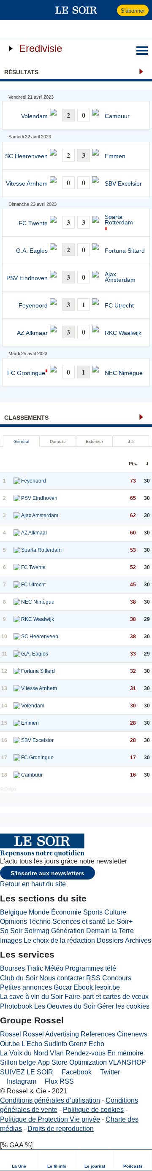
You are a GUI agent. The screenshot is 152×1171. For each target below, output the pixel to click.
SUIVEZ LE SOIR (26, 1072)
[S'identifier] (110, 10)
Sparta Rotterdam (119, 220)
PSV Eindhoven (27, 278)
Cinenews (132, 1034)
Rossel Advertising (51, 1034)
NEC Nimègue (124, 373)
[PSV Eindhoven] (17, 498)
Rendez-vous (85, 1053)
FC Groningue (26, 373)
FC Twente (33, 223)
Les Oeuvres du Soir (64, 1006)
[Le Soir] (76, 10)
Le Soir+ (120, 921)
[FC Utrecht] (17, 584)
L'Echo (32, 1043)
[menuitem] (19, 1160)
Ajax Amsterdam (120, 277)
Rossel (10, 1034)
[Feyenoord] (17, 480)
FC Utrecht (119, 305)
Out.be (10, 1043)
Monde (39, 912)
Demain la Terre (110, 930)
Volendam (34, 116)
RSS (93, 978)
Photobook (16, 1006)
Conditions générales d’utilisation (50, 1100)
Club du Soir (19, 978)
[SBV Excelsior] (17, 740)
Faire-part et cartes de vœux (107, 996)
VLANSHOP (127, 1062)
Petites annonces (26, 987)
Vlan (57, 1053)
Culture (115, 912)
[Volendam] (17, 705)
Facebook (76, 1072)
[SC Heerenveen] (17, 636)
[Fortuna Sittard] (17, 671)
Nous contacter (61, 978)
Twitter (109, 1072)
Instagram (20, 1081)
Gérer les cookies (123, 1006)
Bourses (12, 968)
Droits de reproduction (60, 1128)
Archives (138, 940)
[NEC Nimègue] (17, 602)
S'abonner (133, 11)
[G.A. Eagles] (17, 653)
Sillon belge (18, 1062)
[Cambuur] (17, 774)
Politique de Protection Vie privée (50, 1119)
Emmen (115, 156)
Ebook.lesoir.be (96, 987)
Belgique (13, 912)
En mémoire (125, 1053)
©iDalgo (8, 788)
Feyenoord (33, 305)
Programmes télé (90, 968)
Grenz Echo (86, 1043)
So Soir (11, 930)
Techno (40, 921)
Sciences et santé (79, 921)
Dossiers (110, 940)
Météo (54, 968)
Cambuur (117, 116)
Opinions (13, 921)
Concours (116, 978)
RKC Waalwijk (123, 333)
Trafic (35, 968)
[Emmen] (17, 723)
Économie (66, 912)
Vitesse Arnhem (27, 183)
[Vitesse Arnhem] (17, 688)
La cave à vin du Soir (31, 996)
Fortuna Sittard (125, 251)
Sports (93, 912)
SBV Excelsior (123, 183)
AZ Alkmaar (32, 333)
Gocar (63, 987)
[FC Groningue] (17, 757)
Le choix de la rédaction (59, 940)
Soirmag (36, 930)
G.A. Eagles (32, 251)
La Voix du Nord (24, 1053)
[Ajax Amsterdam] (17, 515)
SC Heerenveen (26, 156)
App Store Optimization (72, 1062)
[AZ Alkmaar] (17, 532)
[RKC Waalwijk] (17, 619)
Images (11, 940)
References (98, 1034)
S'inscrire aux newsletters (47, 873)
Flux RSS (58, 1081)
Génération (67, 930)
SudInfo (55, 1043)
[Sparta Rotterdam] (17, 550)
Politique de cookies (93, 1109)
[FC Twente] (17, 567)
